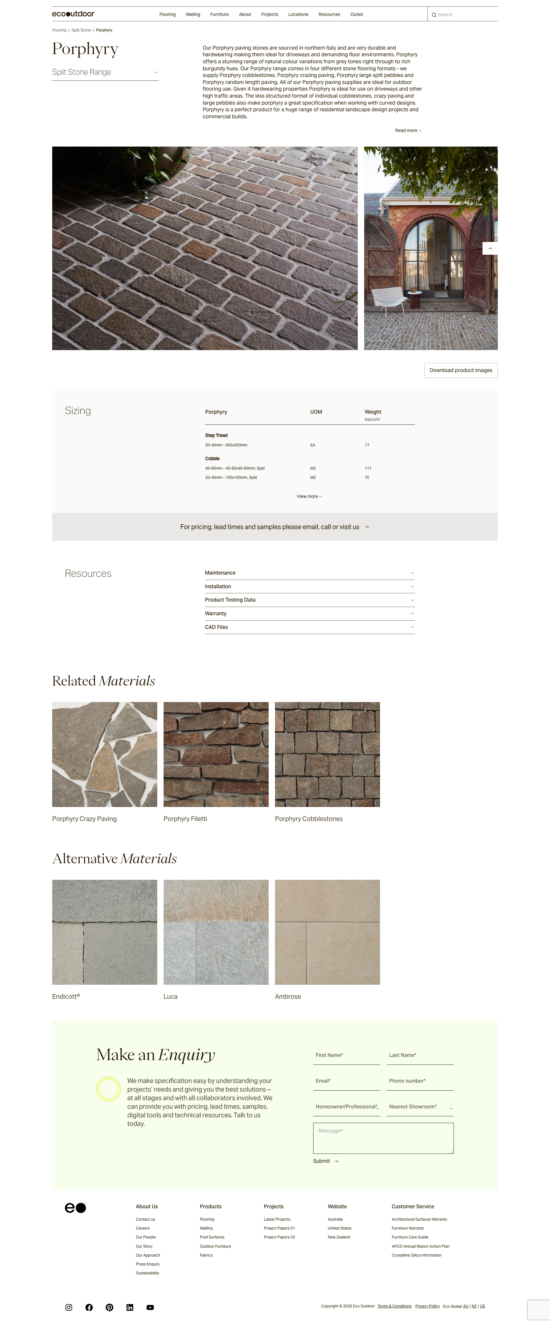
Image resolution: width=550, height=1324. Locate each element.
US (482, 1306)
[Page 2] (74, 248)
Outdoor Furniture (215, 1246)
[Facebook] (89, 1307)
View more (307, 496)
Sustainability (147, 1273)
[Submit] (434, 16)
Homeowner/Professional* (346, 1106)
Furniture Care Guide (410, 1237)
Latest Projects (277, 1219)
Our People (146, 1237)
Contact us (145, 1219)
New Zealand (339, 1237)
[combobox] (463, 14)
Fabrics (206, 1255)
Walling (193, 14)
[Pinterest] (109, 1307)
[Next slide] (490, 248)
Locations (298, 14)
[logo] (73, 14)
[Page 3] (83, 248)
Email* (323, 1081)
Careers (143, 1228)
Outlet (356, 14)
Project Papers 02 (279, 1237)
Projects (269, 14)
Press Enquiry (148, 1264)
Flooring (167, 14)
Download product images (461, 370)
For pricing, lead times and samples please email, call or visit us (269, 527)
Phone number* (407, 1081)
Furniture (219, 14)
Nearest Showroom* (413, 1106)
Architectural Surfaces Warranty (419, 1219)
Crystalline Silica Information (416, 1255)
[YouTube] (150, 1307)
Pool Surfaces (212, 1237)
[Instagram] (69, 1307)
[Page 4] (92, 248)
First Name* (329, 1055)
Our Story (144, 1246)
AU (465, 1306)
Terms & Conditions (394, 1306)
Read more (406, 130)
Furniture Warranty (408, 1228)
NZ (474, 1306)
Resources (329, 14)
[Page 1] (65, 248)
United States (339, 1228)
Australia (335, 1219)
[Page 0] (57, 248)
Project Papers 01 (279, 1228)
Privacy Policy (427, 1306)
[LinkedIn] (130, 1307)
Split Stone (81, 30)
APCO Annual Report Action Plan (420, 1246)
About (245, 14)
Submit (321, 1161)
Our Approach (148, 1255)
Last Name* (402, 1055)
